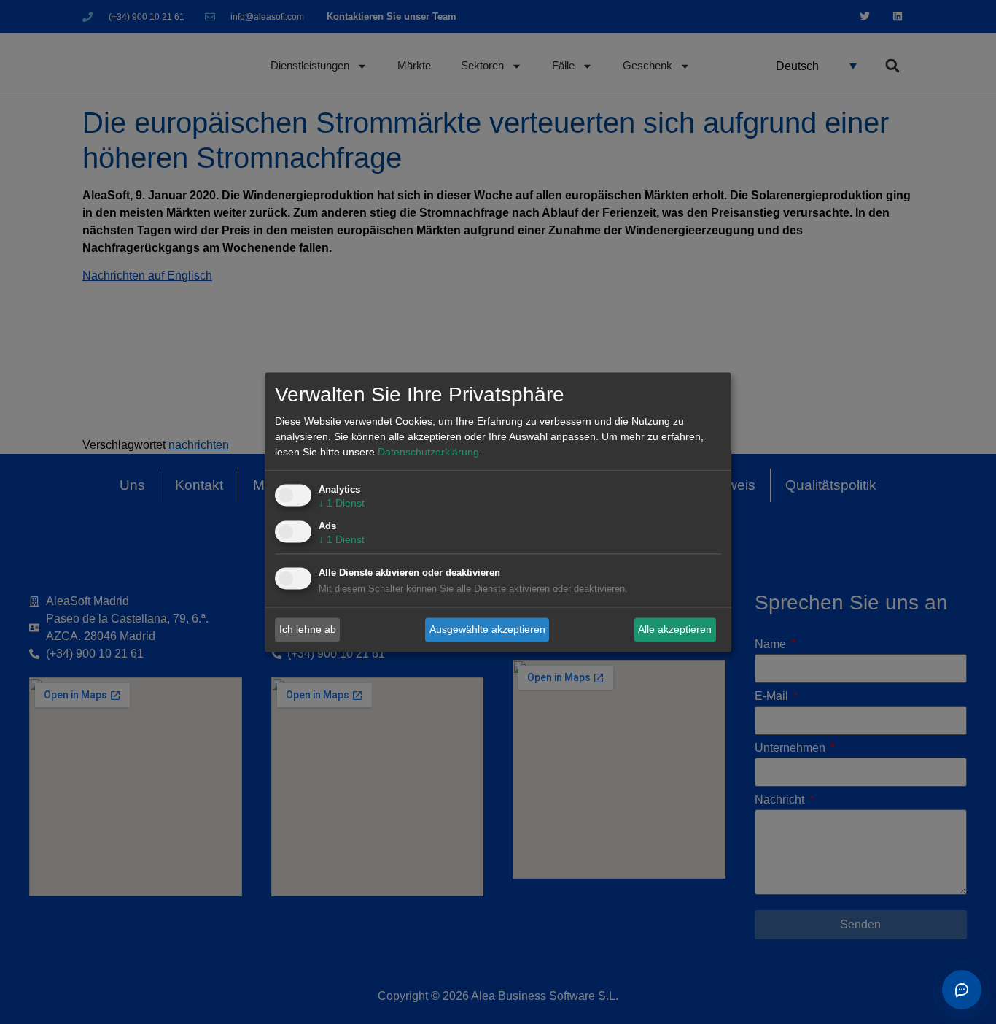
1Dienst (342, 503)
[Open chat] (961, 989)
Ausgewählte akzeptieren (487, 629)
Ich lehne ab (307, 629)
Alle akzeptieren (675, 629)
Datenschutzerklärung (428, 452)
